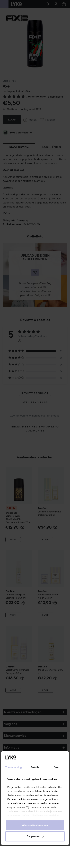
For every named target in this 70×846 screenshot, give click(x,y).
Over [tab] (56, 767)
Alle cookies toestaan (35, 825)
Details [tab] (35, 767)
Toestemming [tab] (13, 767)
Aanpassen (33, 836)
